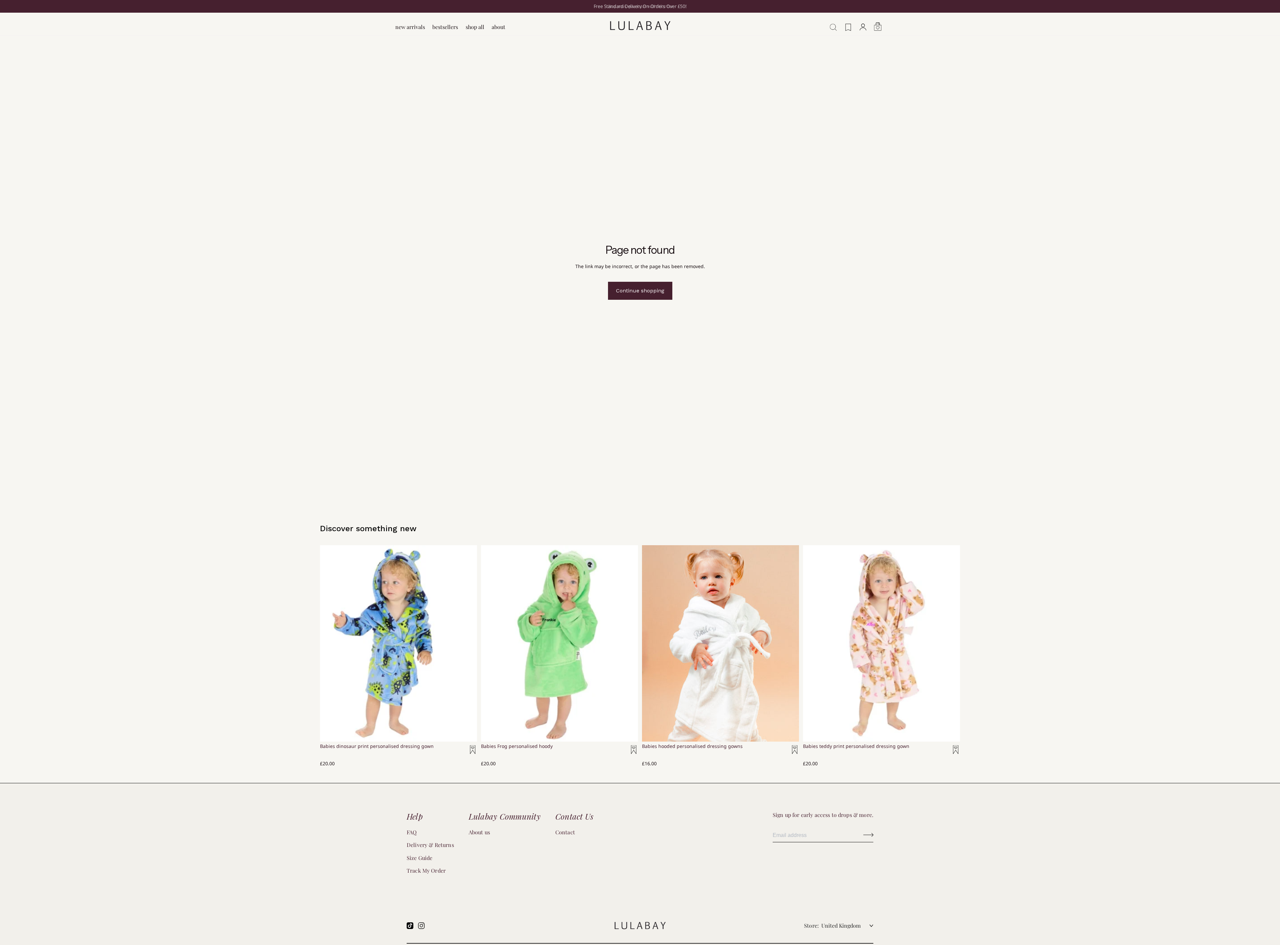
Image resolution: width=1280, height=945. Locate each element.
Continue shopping (640, 290)
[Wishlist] (848, 24)
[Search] (831, 23)
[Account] (863, 23)
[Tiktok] (410, 925)
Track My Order (426, 870)
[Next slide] (628, 629)
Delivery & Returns (430, 844)
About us (479, 832)
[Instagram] (421, 925)
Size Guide (420, 857)
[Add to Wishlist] (469, 753)
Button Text (868, 835)
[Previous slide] (491, 629)
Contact (565, 832)
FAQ (412, 832)
